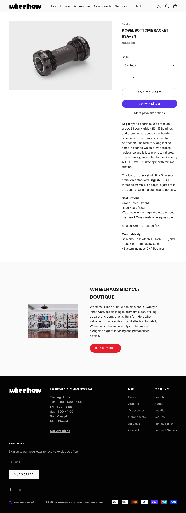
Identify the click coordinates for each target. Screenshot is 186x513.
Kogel (126, 23)
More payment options (149, 113)
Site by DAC (97, 502)
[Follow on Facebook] (10, 489)
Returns (159, 417)
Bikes (52, 6)
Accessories (82, 6)
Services (121, 6)
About (158, 403)
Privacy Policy (164, 423)
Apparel (65, 6)
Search (159, 397)
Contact (135, 6)
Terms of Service (165, 430)
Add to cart (150, 92)
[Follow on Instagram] (20, 489)
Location (160, 410)
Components (103, 6)
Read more (105, 348)
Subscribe (24, 474)
